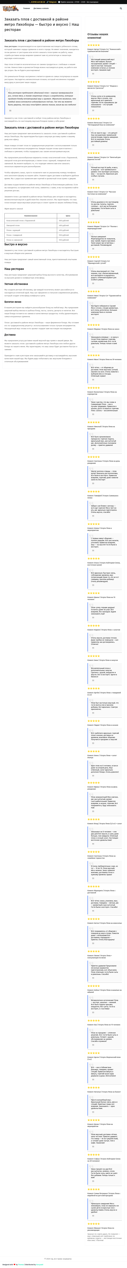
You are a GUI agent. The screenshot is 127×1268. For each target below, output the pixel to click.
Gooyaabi (39, 1265)
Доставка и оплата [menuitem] (41, 8)
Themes (21, 1265)
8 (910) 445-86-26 (38, 2)
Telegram (53, 2)
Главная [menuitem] (26, 8)
